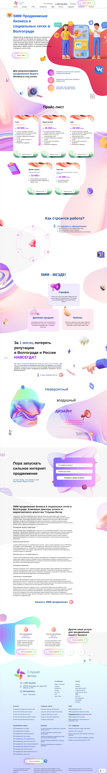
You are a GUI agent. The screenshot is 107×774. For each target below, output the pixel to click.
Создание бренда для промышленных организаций (51, 733)
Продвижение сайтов (81, 692)
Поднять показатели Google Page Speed (79, 728)
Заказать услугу (26, 154)
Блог (56, 694)
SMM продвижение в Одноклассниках (78, 711)
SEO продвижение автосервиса (21, 736)
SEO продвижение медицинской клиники (24, 746)
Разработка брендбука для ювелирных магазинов (51, 745)
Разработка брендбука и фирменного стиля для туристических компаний (52, 737)
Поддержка (71, 6)
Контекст (61, 6)
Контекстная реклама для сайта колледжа (24, 716)
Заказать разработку (26, 651)
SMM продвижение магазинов (76, 716)
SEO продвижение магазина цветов (23, 749)
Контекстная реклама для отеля (21, 714)
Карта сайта (58, 696)
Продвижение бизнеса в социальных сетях (80, 714)
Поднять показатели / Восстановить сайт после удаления (81, 734)
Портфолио (81, 6)
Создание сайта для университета (50, 716)
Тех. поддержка (79, 698)
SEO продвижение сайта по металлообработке (26, 744)
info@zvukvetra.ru (29, 691)
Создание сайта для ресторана (49, 714)
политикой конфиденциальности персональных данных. (80, 770)
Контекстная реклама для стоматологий (24, 709)
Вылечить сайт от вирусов (75, 731)
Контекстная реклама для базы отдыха (23, 719)
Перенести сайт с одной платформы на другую (81, 737)
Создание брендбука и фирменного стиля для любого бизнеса (53, 729)
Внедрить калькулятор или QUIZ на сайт (79, 740)
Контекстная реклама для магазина (22, 711)
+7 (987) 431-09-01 (61, 4)
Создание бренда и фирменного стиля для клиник (52, 741)
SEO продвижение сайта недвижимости (24, 738)
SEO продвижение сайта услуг (21, 754)
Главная (15, 6)
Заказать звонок (86, 2)
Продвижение (43, 6)
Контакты (91, 6)
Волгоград (73, 4)
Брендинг (24, 6)
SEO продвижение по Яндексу (21, 731)
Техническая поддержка (53, 634)
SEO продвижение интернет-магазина (23, 733)
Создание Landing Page (47, 719)
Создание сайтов (80, 690)
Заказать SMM (21, 55)
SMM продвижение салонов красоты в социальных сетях (78, 720)
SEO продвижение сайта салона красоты (24, 741)
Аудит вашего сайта (80, 688)
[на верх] (3, 770)
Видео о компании (59, 684)
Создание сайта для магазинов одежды (51, 711)
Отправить (74, 478)
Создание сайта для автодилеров (50, 709)
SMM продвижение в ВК (74, 709)
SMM (53, 6)
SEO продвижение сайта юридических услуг (25, 751)
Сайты (33, 6)
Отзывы (57, 690)
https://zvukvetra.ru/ (45, 772)
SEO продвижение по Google (21, 728)
